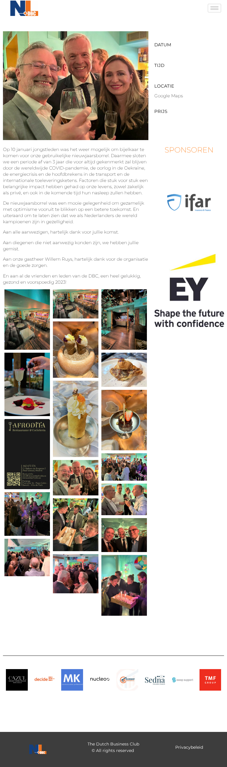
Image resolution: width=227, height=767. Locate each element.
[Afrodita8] (27, 454)
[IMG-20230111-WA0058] (124, 585)
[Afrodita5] (124, 370)
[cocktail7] (124, 535)
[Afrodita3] (75, 349)
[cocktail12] (27, 557)
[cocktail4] (124, 499)
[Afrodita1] (27, 319)
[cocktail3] (75, 477)
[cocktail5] (27, 514)
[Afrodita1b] (75, 303)
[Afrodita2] (124, 319)
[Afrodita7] (124, 420)
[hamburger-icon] (214, 8)
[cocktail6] (75, 524)
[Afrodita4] (27, 384)
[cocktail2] (124, 467)
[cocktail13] (75, 573)
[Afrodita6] (75, 419)
